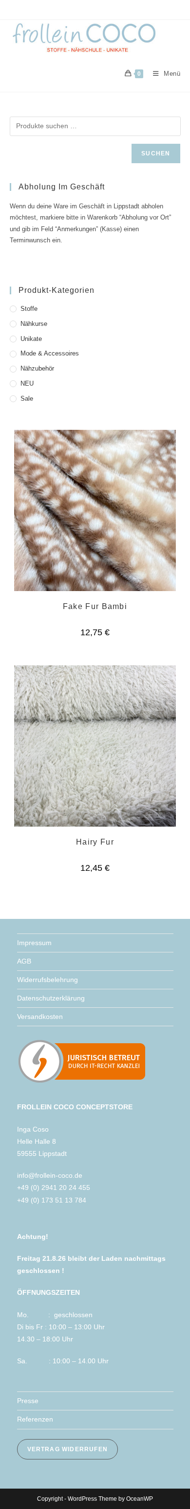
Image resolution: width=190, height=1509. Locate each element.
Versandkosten (40, 1016)
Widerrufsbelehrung (47, 979)
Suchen (155, 153)
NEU (27, 383)
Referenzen (35, 1419)
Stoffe (29, 308)
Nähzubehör (37, 368)
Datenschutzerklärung (51, 998)
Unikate (31, 338)
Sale (26, 398)
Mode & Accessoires (49, 353)
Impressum (34, 943)
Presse (27, 1401)
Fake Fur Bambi (95, 606)
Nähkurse (33, 323)
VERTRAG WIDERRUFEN (67, 1449)
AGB (24, 961)
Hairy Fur (95, 842)
